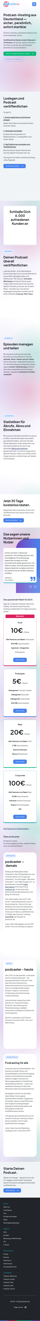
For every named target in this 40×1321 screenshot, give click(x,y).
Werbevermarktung (20, 448)
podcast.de (10, 889)
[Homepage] (11, 4)
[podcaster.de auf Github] (25, 1307)
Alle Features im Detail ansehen (16, 829)
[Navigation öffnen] (34, 4)
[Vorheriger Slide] (30, 586)
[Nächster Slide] (35, 586)
